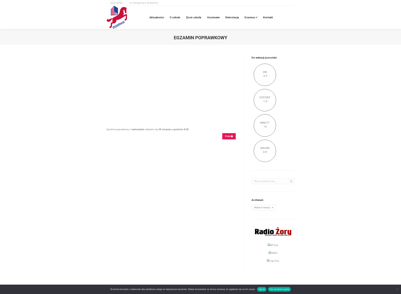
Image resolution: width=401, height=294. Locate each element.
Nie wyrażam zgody (279, 289)
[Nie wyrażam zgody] (397, 289)
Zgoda (262, 289)
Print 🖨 (229, 136)
